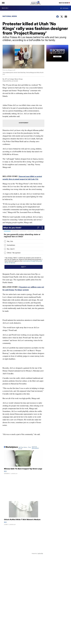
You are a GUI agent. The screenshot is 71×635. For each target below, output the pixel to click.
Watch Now (64, 3)
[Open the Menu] (3, 3)
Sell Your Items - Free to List (25, 448)
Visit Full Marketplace (35, 447)
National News (10, 16)
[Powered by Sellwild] (40, 553)
